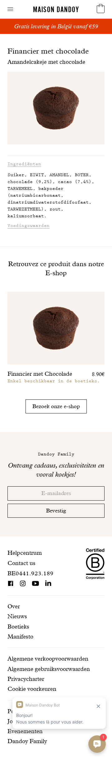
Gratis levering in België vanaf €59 (56, 26)
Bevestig (56, 510)
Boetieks (18, 626)
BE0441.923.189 (30, 573)
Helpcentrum (24, 552)
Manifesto (20, 636)
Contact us (21, 563)
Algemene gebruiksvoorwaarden (48, 668)
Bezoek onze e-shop (56, 406)
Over (13, 606)
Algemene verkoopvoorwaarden (47, 658)
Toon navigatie (10, 9)
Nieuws (17, 616)
